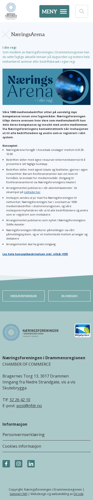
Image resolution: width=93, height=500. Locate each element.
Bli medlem (69, 296)
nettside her (32, 192)
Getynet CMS (18, 494)
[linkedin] (31, 464)
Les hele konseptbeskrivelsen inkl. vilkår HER (35, 254)
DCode (79, 494)
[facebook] (6, 464)
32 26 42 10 (19, 399)
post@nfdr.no (29, 405)
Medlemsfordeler (23, 296)
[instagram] (18, 464)
